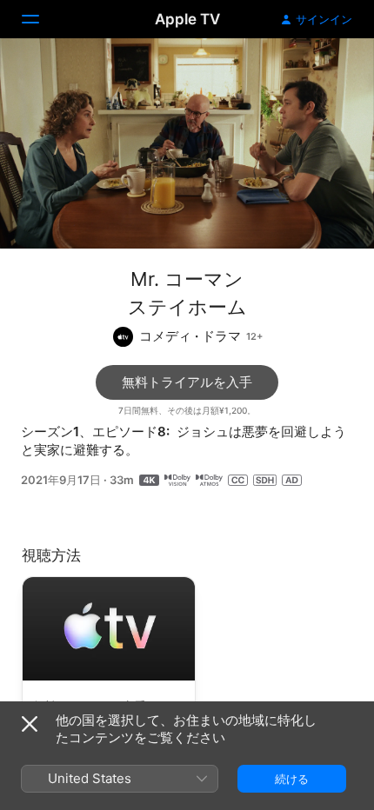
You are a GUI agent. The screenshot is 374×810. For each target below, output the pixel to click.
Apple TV (187, 19)
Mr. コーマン (187, 279)
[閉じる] (29, 724)
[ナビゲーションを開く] (41, 19)
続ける (292, 779)
